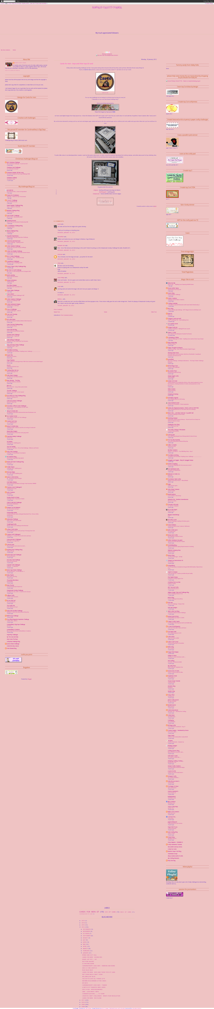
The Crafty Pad (11, 605)
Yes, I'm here (171, 648)
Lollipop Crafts (10, 595)
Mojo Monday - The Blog (13, 380)
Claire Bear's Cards (172, 755)
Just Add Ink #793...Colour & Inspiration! (17, 191)
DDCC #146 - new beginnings (92, 989)
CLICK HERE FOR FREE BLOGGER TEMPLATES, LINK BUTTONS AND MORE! (23, 3)
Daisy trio (170, 315)
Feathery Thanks (172, 583)
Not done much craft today (92, 974)
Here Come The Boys (12, 639)
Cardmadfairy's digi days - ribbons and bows (98, 965)
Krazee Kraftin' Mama (173, 288)
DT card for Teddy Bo (173, 506)
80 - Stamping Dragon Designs (14, 478)
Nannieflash (61, 236)
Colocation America (136, 1008)
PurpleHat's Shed (172, 676)
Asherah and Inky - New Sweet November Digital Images (181, 349)
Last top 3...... (10, 463)
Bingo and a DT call (89, 955)
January (86, 953)
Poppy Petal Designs (173, 652)
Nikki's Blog (171, 647)
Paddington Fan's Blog (173, 424)
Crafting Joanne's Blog (173, 750)
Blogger (30, 679)
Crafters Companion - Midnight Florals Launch (179, 328)
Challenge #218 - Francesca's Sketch (15, 498)
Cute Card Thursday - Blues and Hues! (177, 627)
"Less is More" (10, 294)
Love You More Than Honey (174, 495)
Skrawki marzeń (172, 705)
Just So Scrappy (104, 1008)
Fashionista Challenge (12, 519)
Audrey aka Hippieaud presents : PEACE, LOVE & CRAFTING (183, 408)
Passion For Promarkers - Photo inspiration (178, 404)
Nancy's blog (171, 555)
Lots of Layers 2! (172, 792)
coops (59, 286)
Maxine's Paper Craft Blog (174, 851)
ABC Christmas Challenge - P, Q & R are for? (17, 163)
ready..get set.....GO (89, 959)
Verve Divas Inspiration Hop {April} (15, 458)
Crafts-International (173, 710)
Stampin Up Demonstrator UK (175, 560)
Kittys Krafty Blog (172, 342)
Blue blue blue (87, 970)
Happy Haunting (171, 390)
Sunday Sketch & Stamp (13, 497)
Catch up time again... (173, 485)
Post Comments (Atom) (67, 315)
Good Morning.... (172, 716)
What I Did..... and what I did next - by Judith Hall (180, 413)
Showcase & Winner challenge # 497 (15, 295)
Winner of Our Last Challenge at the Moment (17, 525)
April (85, 946)
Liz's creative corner (173, 323)
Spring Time (171, 808)
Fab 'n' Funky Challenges (13, 256)
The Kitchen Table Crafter (174, 479)
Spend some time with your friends (176, 541)
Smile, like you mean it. (173, 781)
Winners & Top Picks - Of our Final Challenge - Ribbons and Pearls (23, 448)
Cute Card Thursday (12, 314)
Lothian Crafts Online (12, 529)
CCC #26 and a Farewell (12, 168)
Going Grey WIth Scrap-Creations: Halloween (179, 526)
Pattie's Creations (172, 298)
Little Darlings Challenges (13, 339)
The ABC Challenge (12, 390)
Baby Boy (170, 475)
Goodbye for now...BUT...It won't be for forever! (19, 591)
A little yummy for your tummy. (175, 823)
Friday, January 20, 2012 (66, 305)
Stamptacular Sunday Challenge (15, 590)
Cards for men (10, 544)
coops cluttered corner (173, 403)
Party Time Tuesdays (12, 451)
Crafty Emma (171, 715)
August (86, 938)
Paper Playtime (11, 360)
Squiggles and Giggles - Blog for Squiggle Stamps (180, 460)
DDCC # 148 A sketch (89, 968)
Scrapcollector (171, 565)
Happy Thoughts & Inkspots (175, 347)
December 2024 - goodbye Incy (14, 286)
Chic (169, 516)
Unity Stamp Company (173, 489)
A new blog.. (171, 818)
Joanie (59, 224)
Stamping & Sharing (173, 394)
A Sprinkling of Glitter (173, 337)
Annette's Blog (171, 686)
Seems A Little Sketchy (12, 477)
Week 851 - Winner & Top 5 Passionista (16, 196)
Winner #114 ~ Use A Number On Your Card (17, 407)
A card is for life (172, 771)
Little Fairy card (171, 813)
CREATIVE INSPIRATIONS (13, 241)
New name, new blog (12, 576)
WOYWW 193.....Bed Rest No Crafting (177, 711)
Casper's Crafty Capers (174, 621)
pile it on (9, 385)
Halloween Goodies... (12, 356)
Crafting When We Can (13, 370)
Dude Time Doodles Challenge (14, 610)
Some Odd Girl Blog (12, 329)
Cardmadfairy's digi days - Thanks (94, 985)
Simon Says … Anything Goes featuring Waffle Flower (181, 284)
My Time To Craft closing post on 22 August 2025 (19, 271)
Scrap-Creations (172, 524)
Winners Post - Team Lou (13, 336)
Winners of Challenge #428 (13, 300)
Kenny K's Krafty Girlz (12, 411)
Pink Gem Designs (172, 607)
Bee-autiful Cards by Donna (175, 846)
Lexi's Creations (11, 492)
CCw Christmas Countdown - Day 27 (176, 726)
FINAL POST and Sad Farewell (14, 520)
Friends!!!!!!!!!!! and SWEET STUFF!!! (176, 617)
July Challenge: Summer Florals (175, 536)
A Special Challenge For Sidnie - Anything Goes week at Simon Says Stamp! (185, 338)
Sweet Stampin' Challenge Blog (15, 205)
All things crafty (172, 725)
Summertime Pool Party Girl (174, 289)
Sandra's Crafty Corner (107, 7)
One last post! (10, 315)
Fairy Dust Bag (171, 860)
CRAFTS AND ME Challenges (14, 502)
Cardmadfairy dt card (86, 914)
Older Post (154, 312)
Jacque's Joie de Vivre (173, 616)
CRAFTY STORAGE (172, 572)
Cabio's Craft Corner (173, 641)
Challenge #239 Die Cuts (13, 366)
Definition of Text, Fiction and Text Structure (17, 341)
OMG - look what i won (90, 991)
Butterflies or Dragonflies (13, 540)
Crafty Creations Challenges (14, 299)
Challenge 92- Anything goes (14, 442)
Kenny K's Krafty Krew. (12, 426)
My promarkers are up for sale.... (176, 752)
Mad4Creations (172, 494)
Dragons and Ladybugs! (173, 367)
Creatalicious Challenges (13, 261)
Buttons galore (88, 961)
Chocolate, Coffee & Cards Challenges (16, 406)
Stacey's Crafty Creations (174, 766)
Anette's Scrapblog (172, 463)
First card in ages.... (172, 731)
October (86, 933)
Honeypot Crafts (172, 776)
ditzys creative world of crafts (175, 856)
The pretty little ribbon (12, 580)
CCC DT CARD (110, 912)
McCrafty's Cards (172, 519)
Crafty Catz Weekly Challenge (14, 251)
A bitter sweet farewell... (13, 596)
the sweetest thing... (12, 456)
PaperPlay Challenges (12, 634)
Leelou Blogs (209, 3)
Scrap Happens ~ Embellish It (175, 842)
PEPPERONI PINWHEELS (12, 503)
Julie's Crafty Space (173, 530)
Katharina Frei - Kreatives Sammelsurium (178, 499)
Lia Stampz (9, 441)
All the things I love (173, 365)
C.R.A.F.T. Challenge (12, 200)
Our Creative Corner (12, 416)
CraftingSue (171, 720)
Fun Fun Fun (9, 437)
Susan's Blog (171, 293)
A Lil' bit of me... (172, 816)
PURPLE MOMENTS (173, 791)
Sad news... (10, 493)
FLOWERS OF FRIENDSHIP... (174, 470)
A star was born (88, 963)
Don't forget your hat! (173, 426)
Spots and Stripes (172, 787)
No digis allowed (172, 701)
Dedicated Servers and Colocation (117, 1008)
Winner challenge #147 (12, 371)
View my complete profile (12, 70)
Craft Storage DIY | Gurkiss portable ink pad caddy (180, 573)
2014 (83, 922)
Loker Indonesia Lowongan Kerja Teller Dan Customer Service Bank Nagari (25, 361)
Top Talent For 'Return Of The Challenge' (16, 417)
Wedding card (171, 803)
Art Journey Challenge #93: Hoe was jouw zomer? (180, 465)
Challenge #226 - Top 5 (12, 346)
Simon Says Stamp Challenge (14, 570)
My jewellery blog (88, 976)
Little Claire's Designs (12, 375)
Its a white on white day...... (174, 757)
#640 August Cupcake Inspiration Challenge (17, 237)
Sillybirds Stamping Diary (174, 550)
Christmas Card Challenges (13, 167)
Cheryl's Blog (171, 837)
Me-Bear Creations (172, 450)
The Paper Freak (172, 631)
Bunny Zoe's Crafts (173, 535)
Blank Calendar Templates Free (175, 667)
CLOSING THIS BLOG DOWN (175, 662)
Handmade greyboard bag (174, 372)
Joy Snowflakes (171, 721)
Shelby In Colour (172, 655)
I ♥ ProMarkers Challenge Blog (15, 225)
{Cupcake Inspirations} (12, 236)
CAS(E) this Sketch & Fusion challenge (177, 612)
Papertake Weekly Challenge (14, 436)
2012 (83, 927)
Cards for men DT (89, 912)
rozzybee (170, 740)
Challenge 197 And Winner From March (16, 453)
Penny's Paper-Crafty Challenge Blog (16, 266)
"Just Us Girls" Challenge (13, 215)
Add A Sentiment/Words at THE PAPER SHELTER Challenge (182, 409)
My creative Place (172, 371)
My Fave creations (5, 50)
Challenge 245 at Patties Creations (176, 299)
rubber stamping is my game (175, 540)
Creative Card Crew (12, 421)
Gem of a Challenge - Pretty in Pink (176, 604)
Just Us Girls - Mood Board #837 (15, 217)
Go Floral (9, 625)
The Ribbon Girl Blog (12, 350)
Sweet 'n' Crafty (172, 332)
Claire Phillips (61, 277)
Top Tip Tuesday (11, 446)
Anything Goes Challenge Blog (14, 549)
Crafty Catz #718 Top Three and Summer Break (18, 252)
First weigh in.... (172, 677)
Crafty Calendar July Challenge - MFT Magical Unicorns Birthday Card (184, 309)
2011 (83, 1000)
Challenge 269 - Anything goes (14, 468)
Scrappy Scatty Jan (172, 327)
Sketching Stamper (172, 418)
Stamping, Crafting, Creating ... (176, 761)
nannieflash (171, 359)
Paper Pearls (171, 735)
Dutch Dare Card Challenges (14, 554)
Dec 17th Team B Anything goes (14, 473)
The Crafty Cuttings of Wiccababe (176, 429)
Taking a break (10, 551)
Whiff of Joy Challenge (12, 615)
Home (14, 50)
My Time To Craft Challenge (14, 270)
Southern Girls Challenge (13, 334)
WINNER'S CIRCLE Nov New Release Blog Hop (18, 612)
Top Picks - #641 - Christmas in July (15, 257)
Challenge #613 (10, 227)
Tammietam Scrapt (172, 853)
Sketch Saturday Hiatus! (12, 276)
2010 (83, 1002)
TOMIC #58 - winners (12, 620)
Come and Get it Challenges (14, 539)
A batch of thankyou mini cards (94, 987)
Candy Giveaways (172, 828)
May (84, 944)
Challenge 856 (10, 232)
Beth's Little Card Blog (173, 611)
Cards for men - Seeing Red (92, 957)
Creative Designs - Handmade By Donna (178, 730)
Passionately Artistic (12, 512)
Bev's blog (170, 308)
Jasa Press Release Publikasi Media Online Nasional (19, 320)
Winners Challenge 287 (12, 397)
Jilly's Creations (171, 801)
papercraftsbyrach (172, 822)
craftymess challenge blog (13, 641)
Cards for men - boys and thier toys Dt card (98, 972)
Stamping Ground (11, 220)
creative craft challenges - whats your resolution (101, 996)
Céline (59, 263)
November (87, 931)
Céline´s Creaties (172, 445)
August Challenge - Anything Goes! (15, 242)
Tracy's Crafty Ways (173, 806)
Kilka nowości (171, 706)
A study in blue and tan (173, 431)
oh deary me (171, 696)
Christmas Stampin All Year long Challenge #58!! (18, 174)
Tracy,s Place (171, 695)
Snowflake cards (172, 798)
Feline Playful (10, 575)
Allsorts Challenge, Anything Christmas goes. (179, 521)
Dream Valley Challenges (13, 290)
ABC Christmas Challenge (13, 162)
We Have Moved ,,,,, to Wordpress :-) (16, 571)
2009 (83, 1004)
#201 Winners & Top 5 (12, 607)
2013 (83, 925)
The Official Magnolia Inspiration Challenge (18, 619)
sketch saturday (11, 275)
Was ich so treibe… (172, 500)
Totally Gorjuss (10, 467)
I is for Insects (10, 212)
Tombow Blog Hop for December (176, 643)
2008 (83, 1006)
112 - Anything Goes (12, 422)
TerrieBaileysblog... (173, 545)
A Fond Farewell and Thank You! (14, 586)
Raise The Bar (10, 585)
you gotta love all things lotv (93, 978)
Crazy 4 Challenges (12, 309)
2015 (83, 920)
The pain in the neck (173, 504)
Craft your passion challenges (14, 400)
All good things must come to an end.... (16, 546)
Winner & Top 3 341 (11, 402)
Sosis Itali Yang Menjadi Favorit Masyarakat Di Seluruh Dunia (182, 436)
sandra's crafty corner (20, 63)
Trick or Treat (171, 833)
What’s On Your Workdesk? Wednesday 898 (17, 222)
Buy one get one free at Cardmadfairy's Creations (19, 631)
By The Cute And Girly (12, 637)
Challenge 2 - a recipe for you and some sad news (19, 535)
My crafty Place (172, 665)
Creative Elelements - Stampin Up (176, 742)
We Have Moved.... (11, 556)
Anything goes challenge (13, 305)
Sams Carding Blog (173, 832)
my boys (85, 983)
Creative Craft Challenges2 (13, 534)
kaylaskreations (172, 796)
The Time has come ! (12, 326)
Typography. (171, 782)
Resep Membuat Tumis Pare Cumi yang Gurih (18, 432)
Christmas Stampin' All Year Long (15, 172)
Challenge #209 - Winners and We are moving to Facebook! (21, 427)
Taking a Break (10, 281)
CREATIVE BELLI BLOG (13, 646)
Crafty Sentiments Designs (13, 304)
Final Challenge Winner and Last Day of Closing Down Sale (21, 530)
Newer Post (57, 312)
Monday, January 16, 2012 (66, 232)
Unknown (60, 254)
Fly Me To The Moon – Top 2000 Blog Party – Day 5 (180, 451)
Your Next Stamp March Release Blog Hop (178, 441)
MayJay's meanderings (173, 514)
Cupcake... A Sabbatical (12, 566)
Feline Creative (171, 389)
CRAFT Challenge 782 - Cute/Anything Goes (178, 320)
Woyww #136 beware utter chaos (94, 980)
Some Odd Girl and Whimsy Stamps (15, 331)
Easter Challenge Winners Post (175, 593)
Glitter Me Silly (171, 283)
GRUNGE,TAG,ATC (172, 838)
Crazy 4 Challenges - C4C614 (14, 310)
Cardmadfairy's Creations (13, 629)
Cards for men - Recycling (91, 998)
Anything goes (102, 192)
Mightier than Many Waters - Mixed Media (178, 480)
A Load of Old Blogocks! (174, 626)
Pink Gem (170, 602)
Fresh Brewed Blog (11, 648)
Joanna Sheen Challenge (13, 643)
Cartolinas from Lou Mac (174, 582)
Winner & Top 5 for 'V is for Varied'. (15, 392)
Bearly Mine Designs (12, 431)
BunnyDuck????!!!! (172, 762)
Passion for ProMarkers (13, 195)
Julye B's (170, 313)
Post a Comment (58, 309)
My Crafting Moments (173, 858)
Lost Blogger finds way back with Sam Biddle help (180, 622)
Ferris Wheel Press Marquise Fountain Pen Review (180, 333)
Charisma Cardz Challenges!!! (14, 487)
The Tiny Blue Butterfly (174, 440)
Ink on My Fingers (172, 509)
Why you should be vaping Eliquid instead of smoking (181, 546)
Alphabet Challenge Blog (13, 210)
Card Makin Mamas (12, 482)
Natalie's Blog (171, 691)
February (86, 950)
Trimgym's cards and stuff (174, 318)
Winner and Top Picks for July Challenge (16, 247)
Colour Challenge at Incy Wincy (175, 598)
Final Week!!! (10, 581)
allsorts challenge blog (12, 230)
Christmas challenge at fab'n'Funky (176, 414)
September (87, 935)
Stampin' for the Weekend (13, 507)
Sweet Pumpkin (171, 490)
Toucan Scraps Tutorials (174, 681)
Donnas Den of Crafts (173, 671)
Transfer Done (171, 682)
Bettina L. (60, 299)
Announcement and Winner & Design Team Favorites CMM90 (21, 483)
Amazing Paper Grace (173, 352)
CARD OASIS (171, 636)
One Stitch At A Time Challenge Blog (16, 395)
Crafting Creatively (172, 303)
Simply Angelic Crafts (173, 376)
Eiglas (169, 484)
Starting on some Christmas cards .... (177, 657)
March (85, 948)
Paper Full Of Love (172, 827)
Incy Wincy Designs (12, 285)
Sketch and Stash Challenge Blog (15, 461)
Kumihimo (170, 687)
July (84, 940)
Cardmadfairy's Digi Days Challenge (16, 624)
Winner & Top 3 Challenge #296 (14, 262)
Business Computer (107, 54)
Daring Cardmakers (12, 280)
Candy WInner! (171, 747)
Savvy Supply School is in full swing (176, 399)
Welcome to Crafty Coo (174, 474)
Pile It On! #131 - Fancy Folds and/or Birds (17, 387)
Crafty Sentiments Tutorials (175, 844)
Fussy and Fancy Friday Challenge (15, 345)
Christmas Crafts (11, 179)
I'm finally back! (171, 531)
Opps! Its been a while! (173, 638)
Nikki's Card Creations (173, 811)
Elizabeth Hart (61, 245)
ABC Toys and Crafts (173, 587)
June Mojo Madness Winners (14, 381)
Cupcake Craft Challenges (13, 565)
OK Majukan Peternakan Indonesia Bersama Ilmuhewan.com (21, 412)
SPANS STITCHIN (172, 381)
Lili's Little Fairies (11, 319)
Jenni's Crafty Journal (173, 700)
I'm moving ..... (171, 561)
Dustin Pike (10, 355)
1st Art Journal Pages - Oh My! (175, 556)
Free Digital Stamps (173, 577)
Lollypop (95, 190)
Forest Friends (171, 551)
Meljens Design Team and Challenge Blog (178, 592)
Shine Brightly (171, 377)
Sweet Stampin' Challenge (174, 294)
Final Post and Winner (12, 561)
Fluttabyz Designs (172, 745)
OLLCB (8, 365)
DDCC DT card (125, 912)
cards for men (105, 92)
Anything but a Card (11, 488)
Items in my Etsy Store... (174, 588)
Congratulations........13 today (93, 993)
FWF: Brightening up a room (174, 633)
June (85, 942)
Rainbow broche (172, 446)
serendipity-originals (173, 397)
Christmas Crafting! (12, 177)
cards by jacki (171, 434)
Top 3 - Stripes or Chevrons (13, 206)
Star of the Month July (12, 201)
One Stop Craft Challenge (13, 560)
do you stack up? (11, 600)
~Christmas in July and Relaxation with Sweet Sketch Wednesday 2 (183, 304)
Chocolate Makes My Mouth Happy (176, 767)
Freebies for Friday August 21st (175, 578)
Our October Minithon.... (174, 777)
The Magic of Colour (173, 786)
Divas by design (11, 472)
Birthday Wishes (172, 344)
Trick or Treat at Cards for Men (175, 672)
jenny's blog (171, 597)
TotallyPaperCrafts (11, 524)
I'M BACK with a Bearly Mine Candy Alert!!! (178, 736)
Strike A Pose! (171, 511)
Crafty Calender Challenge (13, 246)
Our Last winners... (11, 601)
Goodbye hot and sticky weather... (15, 376)
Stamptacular (96, 193)
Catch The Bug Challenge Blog (15, 324)
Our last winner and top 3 (13, 509)
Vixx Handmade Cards (173, 469)
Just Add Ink (10, 190)
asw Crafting (171, 660)
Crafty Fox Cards (172, 849)
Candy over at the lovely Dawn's (175, 772)
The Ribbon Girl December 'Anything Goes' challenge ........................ (23, 351)
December (87, 929)
